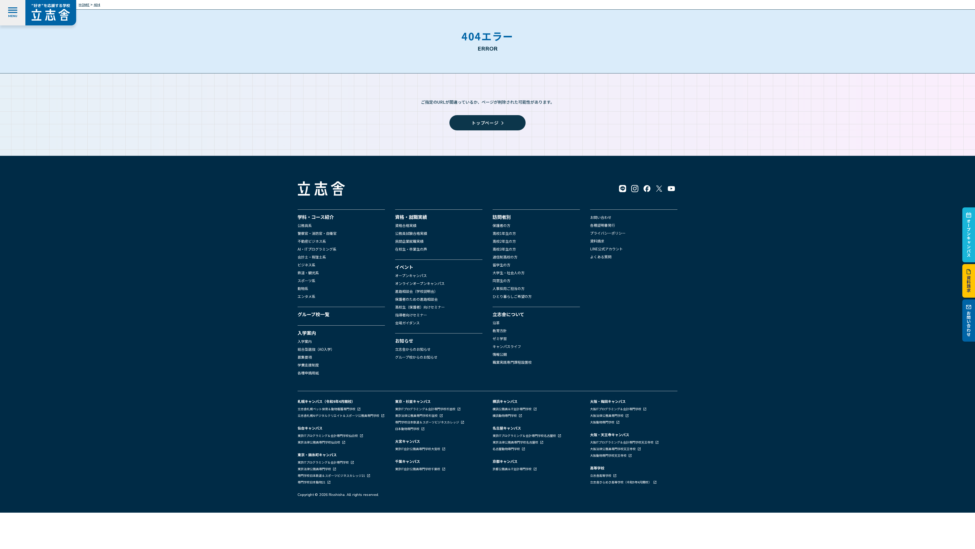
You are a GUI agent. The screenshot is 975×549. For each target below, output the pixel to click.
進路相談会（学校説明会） (416, 291)
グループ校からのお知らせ (416, 357)
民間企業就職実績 (409, 241)
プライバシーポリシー (608, 233)
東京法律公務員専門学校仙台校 (319, 442)
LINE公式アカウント (606, 248)
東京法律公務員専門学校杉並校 (416, 415)
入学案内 (307, 332)
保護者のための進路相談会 (416, 299)
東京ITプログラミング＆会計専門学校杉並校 (425, 409)
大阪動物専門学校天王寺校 (608, 455)
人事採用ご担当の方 (509, 288)
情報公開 (500, 354)
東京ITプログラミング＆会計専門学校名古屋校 (525, 435)
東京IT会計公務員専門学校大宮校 (418, 449)
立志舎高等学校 (600, 475)
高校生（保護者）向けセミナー (420, 307)
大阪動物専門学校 (602, 422)
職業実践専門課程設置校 (512, 362)
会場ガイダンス (407, 322)
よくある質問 (600, 256)
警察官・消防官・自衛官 (317, 233)
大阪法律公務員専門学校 (607, 415)
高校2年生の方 (504, 241)
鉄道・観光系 (308, 272)
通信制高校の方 (505, 257)
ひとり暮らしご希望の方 (512, 296)
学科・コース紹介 (316, 217)
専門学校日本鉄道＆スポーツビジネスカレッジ (427, 422)
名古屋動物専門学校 (507, 449)
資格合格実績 (405, 225)
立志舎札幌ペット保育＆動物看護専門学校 (327, 409)
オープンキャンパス (969, 238)
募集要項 (305, 357)
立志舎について (508, 314)
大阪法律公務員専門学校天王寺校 (613, 449)
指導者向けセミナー (411, 314)
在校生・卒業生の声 (411, 249)
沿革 (496, 322)
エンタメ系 (306, 296)
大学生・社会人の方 (509, 272)
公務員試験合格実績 (411, 233)
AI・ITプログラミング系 (317, 249)
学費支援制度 (308, 365)
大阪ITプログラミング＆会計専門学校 (616, 409)
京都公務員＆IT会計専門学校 (512, 469)
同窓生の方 (501, 280)
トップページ (485, 122)
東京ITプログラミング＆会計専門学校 (324, 462)
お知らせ (404, 340)
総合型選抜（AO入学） (316, 349)
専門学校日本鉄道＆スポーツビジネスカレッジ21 (332, 475)
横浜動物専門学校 (505, 415)
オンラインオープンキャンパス (420, 283)
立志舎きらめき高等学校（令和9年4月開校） (621, 482)
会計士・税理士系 (312, 257)
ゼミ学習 (500, 338)
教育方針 (500, 330)
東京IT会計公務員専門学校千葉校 (418, 469)
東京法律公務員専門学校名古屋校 (516, 442)
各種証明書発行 (602, 225)
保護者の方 (501, 225)
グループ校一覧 (313, 314)
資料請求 (969, 284)
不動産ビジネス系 (312, 241)
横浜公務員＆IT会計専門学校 (512, 409)
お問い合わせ (969, 324)
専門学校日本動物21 (312, 482)
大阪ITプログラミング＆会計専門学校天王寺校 (622, 442)
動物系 (303, 288)
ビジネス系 (306, 264)
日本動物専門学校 (407, 428)
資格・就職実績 (411, 217)
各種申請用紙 (308, 372)
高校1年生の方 (504, 233)
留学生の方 (501, 264)
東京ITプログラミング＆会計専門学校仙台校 (328, 435)
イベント (404, 267)
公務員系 (305, 225)
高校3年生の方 (504, 249)
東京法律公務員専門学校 (315, 469)
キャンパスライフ (507, 346)
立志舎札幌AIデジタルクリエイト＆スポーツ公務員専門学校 (339, 415)
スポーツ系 (306, 280)
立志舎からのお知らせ (413, 349)
